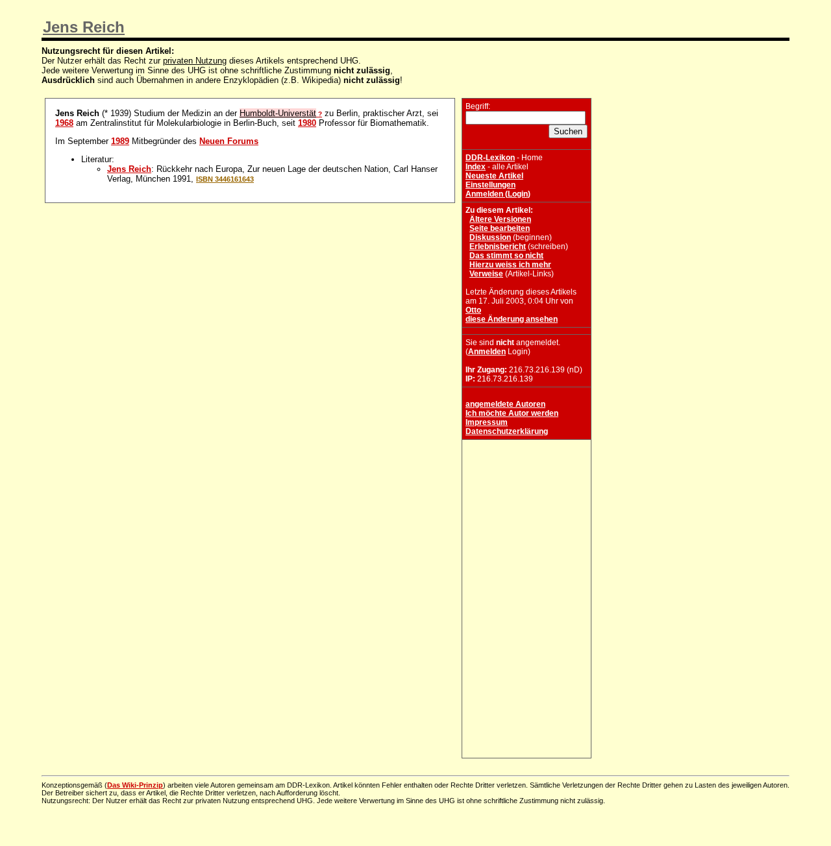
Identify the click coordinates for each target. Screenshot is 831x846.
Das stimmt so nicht (506, 255)
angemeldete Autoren (505, 404)
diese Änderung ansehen (511, 319)
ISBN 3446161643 (225, 179)
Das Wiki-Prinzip (135, 785)
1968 (64, 123)
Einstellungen (490, 184)
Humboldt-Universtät (278, 113)
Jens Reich (84, 27)
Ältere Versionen (500, 219)
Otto (473, 310)
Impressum (486, 422)
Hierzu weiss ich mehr (510, 264)
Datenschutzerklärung (506, 431)
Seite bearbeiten (499, 228)
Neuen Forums (228, 141)
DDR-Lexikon (490, 157)
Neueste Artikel (494, 175)
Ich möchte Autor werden (511, 413)
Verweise (486, 273)
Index (475, 166)
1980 (307, 123)
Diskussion (490, 237)
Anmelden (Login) (497, 194)
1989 (120, 141)
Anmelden (487, 351)
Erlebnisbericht (497, 246)
